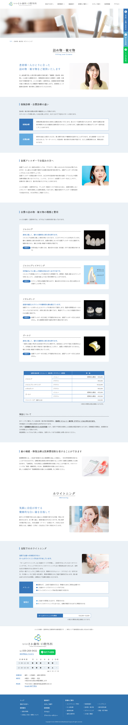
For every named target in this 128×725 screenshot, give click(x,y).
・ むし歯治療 (69, 707)
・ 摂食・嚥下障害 (102, 710)
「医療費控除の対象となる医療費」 (42, 469)
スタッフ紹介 (48, 704)
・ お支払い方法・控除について (29, 715)
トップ (22, 700)
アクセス (46, 712)
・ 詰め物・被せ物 (88, 707)
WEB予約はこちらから (27, 654)
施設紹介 (47, 700)
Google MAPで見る (31, 686)
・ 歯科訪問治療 (101, 707)
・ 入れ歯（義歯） (88, 714)
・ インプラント (101, 704)
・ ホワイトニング (88, 710)
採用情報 (47, 708)
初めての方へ (24, 704)
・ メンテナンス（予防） (72, 704)
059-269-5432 (28, 650)
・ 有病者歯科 (87, 704)
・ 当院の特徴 (24, 711)
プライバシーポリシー (51, 715)
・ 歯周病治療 (69, 710)
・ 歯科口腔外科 (70, 714)
